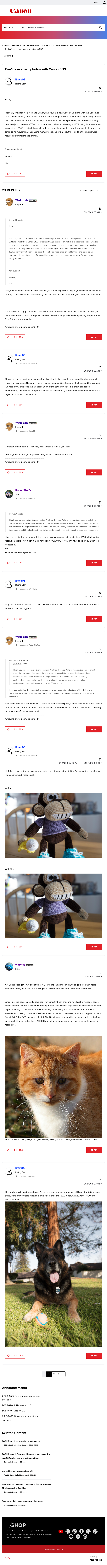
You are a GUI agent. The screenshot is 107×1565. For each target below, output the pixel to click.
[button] (92, 759)
